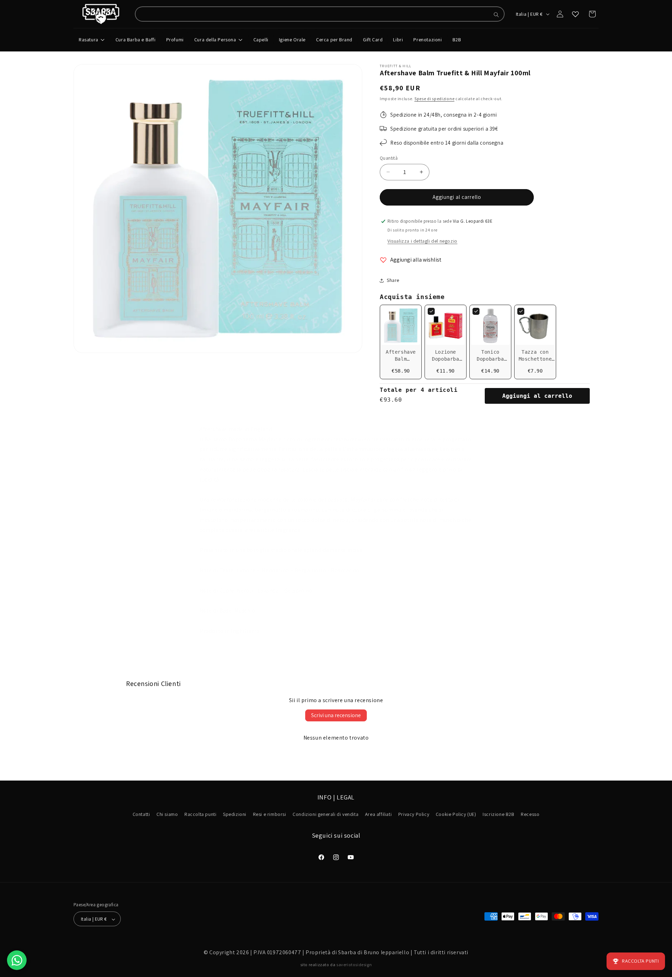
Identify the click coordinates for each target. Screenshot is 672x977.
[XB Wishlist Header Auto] (575, 14)
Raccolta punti (200, 814)
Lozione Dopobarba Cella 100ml (445, 359)
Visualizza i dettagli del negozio (422, 241)
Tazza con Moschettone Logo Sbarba (535, 359)
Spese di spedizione (434, 98)
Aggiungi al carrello (537, 396)
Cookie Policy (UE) (456, 814)
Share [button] (393, 280)
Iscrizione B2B (498, 814)
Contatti (141, 814)
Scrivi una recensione (336, 715)
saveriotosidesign (354, 964)
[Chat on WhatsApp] (17, 960)
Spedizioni (234, 814)
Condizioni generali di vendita (325, 814)
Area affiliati (378, 814)
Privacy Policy (413, 814)
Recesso (530, 814)
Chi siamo (167, 814)
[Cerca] (496, 14)
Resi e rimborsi (269, 814)
